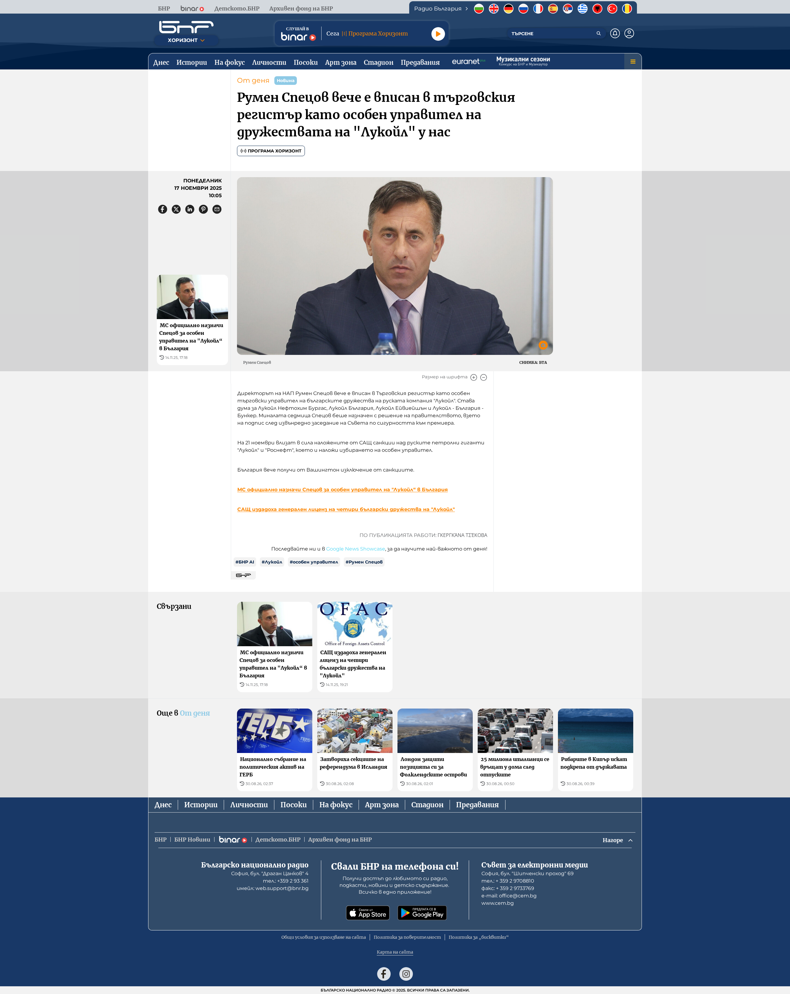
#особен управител (314, 562)
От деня (253, 80)
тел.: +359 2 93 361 (286, 881)
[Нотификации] (615, 33)
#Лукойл (272, 562)
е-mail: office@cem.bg (509, 896)
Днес (163, 805)
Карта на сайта (395, 952)
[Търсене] (599, 33)
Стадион (427, 805)
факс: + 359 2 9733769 (507, 888)
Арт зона (382, 805)
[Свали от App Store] (368, 912)
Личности (249, 805)
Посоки (294, 805)
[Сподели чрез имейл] (217, 209)
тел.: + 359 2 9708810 (507, 881)
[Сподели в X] (176, 209)
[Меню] (633, 61)
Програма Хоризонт (274, 151)
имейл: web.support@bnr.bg (273, 888)
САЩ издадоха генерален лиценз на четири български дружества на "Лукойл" (346, 509)
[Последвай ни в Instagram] (406, 974)
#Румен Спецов (364, 562)
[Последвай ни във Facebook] (383, 974)
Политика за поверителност (407, 937)
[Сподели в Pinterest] (203, 209)
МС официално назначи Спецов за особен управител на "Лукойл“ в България (342, 490)
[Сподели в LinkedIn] (190, 209)
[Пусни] (438, 34)
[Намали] (483, 377)
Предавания (477, 805)
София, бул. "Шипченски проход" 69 (527, 873)
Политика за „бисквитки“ (479, 937)
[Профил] (629, 33)
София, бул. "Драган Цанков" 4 (270, 873)
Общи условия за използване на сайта (323, 937)
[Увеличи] (473, 377)
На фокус (335, 805)
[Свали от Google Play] (422, 912)
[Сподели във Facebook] (163, 209)
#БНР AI (244, 562)
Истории (201, 805)
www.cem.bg (497, 903)
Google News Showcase (355, 549)
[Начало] (186, 27)
